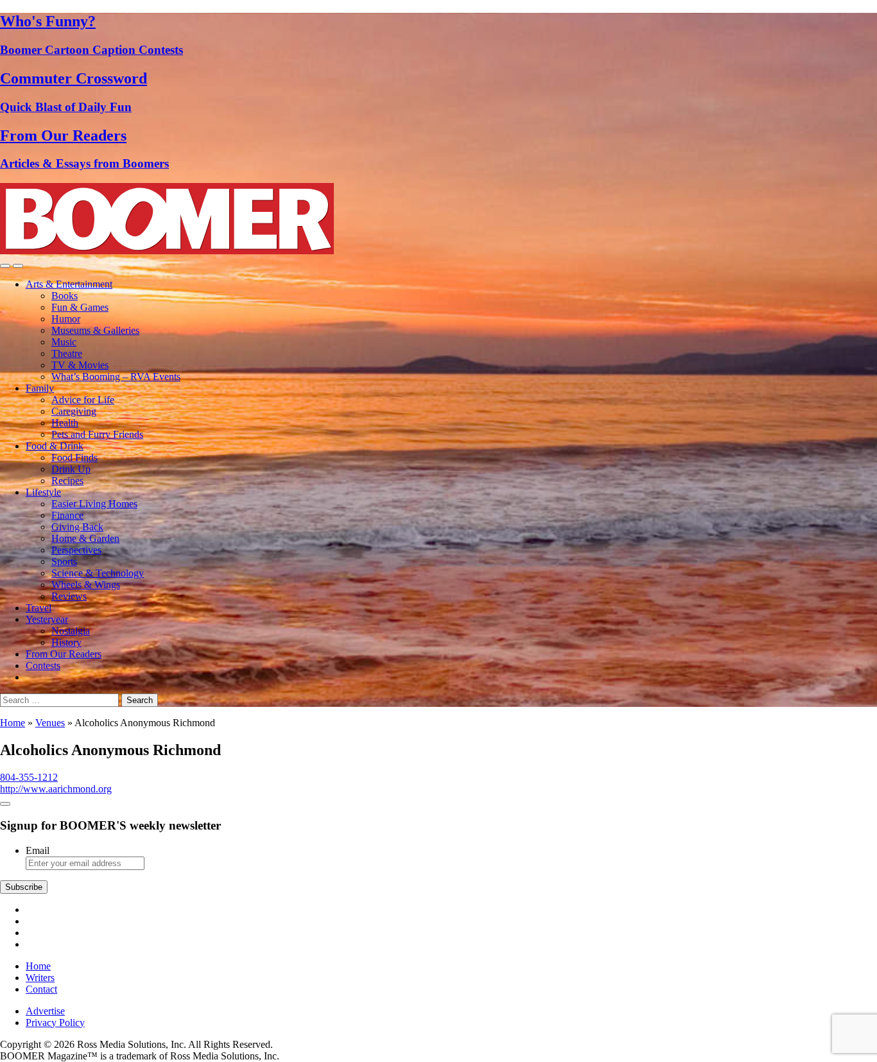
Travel (38, 607)
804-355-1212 (29, 777)
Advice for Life (82, 399)
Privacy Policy (55, 1022)
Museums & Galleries (95, 330)
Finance (67, 515)
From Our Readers (63, 654)
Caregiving (73, 411)
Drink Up (71, 469)
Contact (41, 989)
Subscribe (23, 887)
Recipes (67, 480)
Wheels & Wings (85, 584)
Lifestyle (43, 492)
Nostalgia (70, 630)
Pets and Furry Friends (97, 434)
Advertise (45, 1010)
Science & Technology (97, 573)
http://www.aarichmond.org (56, 788)
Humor (65, 318)
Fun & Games (80, 307)
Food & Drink (54, 445)
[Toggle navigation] (5, 266)
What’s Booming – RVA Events (115, 376)
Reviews (69, 596)
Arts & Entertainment (69, 284)
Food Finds (74, 457)
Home (12, 722)
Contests (43, 665)
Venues (50, 722)
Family (40, 388)
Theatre (66, 353)
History (66, 642)
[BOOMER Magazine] (167, 250)
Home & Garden (85, 538)
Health (64, 422)
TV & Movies (80, 365)
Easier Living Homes (94, 503)
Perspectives (76, 549)
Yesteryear (47, 619)
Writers (40, 977)
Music (63, 341)
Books (64, 295)
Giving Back (77, 526)
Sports (64, 561)
